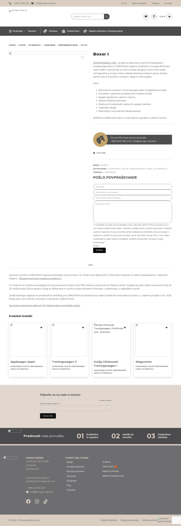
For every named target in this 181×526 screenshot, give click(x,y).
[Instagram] (37, 501)
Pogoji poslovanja (129, 520)
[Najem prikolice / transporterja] (85, 31)
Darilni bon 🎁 (109, 466)
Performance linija (141, 169)
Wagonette (144, 361)
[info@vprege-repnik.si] (32, 3)
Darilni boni (73, 31)
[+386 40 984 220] (10, 3)
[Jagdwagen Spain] (27, 339)
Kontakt (168, 3)
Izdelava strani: (149, 520)
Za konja (71, 476)
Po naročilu (160, 169)
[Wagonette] (153, 339)
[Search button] (107, 16)
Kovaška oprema (75, 466)
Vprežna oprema (75, 471)
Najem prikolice (110, 471)
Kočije (125, 169)
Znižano (53, 31)
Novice (32, 31)
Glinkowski (114, 169)
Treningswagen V (64, 361)
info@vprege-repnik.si (46, 3)
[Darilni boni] (63, 31)
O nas (124, 3)
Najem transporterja (113, 476)
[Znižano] (45, 31)
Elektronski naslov (50, 403)
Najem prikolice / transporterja (106, 31)
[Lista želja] (146, 16)
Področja (18, 31)
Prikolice (71, 490)
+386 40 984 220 (21, 3)
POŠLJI (99, 250)
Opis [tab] (90, 265)
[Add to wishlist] (41, 327)
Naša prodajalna (139, 3)
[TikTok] (45, 501)
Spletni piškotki (109, 520)
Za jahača (71, 480)
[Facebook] (28, 501)
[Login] (154, 16)
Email (96, 246)
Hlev (69, 485)
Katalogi (155, 3)
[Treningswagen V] (69, 339)
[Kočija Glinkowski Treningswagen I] (111, 339)
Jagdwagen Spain (22, 361)
